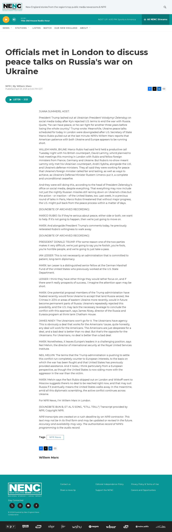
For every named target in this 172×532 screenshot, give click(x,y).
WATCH (47, 28)
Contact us (65, 484)
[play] (6, 19)
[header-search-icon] (165, 7)
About (84, 28)
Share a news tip (68, 490)
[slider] (18, 19)
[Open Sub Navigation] (11, 28)
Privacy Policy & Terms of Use (145, 484)
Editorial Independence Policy (110, 484)
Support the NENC (104, 490)
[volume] (14, 20)
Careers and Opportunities (143, 490)
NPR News (55, 437)
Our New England (65, 28)
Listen (37, 28)
